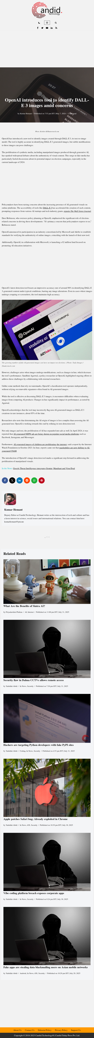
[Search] (56, 23)
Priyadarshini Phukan (14, 612)
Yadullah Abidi (11, 686)
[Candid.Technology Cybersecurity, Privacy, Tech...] (47, 10)
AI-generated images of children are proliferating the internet (40, 444)
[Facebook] (37, 28)
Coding (22, 751)
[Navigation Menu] (47, 23)
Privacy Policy (61, 1030)
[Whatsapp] (34, 480)
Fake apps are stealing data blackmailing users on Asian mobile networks (45, 967)
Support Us (76, 1030)
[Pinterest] (42, 480)
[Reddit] (27, 480)
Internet (31, 612)
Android (23, 973)
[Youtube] (47, 28)
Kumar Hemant (26, 113)
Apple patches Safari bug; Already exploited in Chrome (35, 819)
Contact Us (30, 1030)
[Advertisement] (47, 49)
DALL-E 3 (47, 207)
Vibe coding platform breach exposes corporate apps (33, 893)
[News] (56, 28)
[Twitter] (42, 28)
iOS (28, 825)
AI (26, 612)
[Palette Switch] (39, 22)
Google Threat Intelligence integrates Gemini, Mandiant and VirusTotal (44, 468)
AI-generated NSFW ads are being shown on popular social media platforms (46, 434)
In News (23, 686)
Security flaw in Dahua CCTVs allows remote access (33, 680)
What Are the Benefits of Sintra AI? (24, 606)
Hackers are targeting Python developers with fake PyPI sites (38, 745)
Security (30, 686)
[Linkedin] (51, 28)
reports (77, 211)
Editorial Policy (45, 1030)
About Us (17, 1030)
